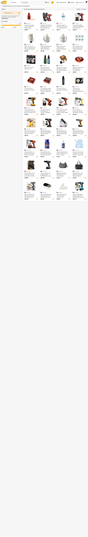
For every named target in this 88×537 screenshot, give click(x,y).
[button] (62, 2)
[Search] (52, 2)
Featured (84, 9)
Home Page (4, 6)
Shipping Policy (5, 18)
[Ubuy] (4, 2)
